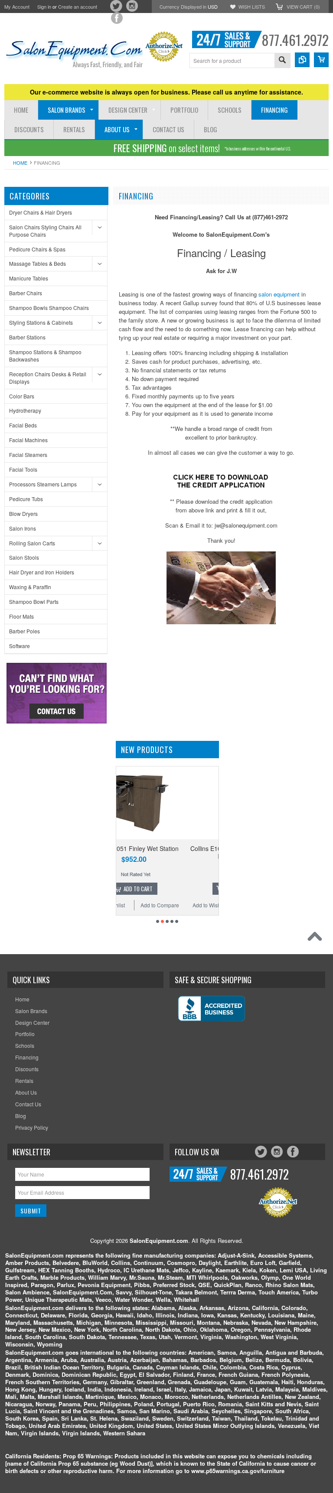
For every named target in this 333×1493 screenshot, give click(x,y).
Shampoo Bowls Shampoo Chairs (49, 307)
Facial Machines (28, 439)
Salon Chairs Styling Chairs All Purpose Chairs (45, 230)
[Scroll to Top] (316, 938)
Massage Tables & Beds (37, 263)
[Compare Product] (302, 59)
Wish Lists (251, 6)
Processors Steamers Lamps (43, 484)
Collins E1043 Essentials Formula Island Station (170, 852)
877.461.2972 (295, 39)
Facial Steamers (28, 454)
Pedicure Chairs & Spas (37, 249)
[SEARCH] (282, 60)
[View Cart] (321, 59)
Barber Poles (24, 631)
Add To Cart (174, 888)
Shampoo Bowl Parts (34, 601)
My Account (16, 6)
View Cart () (303, 6)
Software (19, 645)
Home (20, 162)
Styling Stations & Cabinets (41, 322)
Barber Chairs (25, 293)
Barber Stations (27, 337)
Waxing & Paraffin (30, 586)
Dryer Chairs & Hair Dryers (40, 212)
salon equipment (279, 294)
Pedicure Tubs (26, 498)
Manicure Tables (28, 278)
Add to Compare (196, 905)
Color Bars (21, 396)
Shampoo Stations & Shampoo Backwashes (45, 355)
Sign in (44, 6)
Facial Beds (23, 425)
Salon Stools (24, 557)
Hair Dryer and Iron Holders (41, 572)
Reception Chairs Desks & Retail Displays (47, 377)
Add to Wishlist (144, 905)
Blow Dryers (23, 513)
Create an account (77, 6)
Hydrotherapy (25, 410)
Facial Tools (23, 469)
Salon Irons (22, 528)
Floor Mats (21, 616)
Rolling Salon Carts (32, 543)
